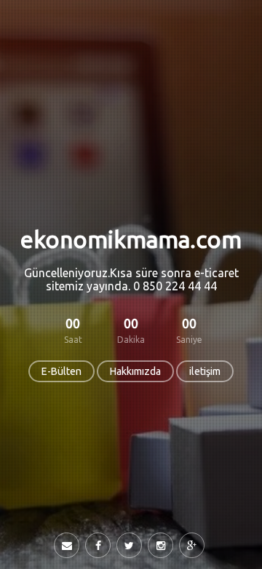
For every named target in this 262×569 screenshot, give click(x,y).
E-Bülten (61, 371)
